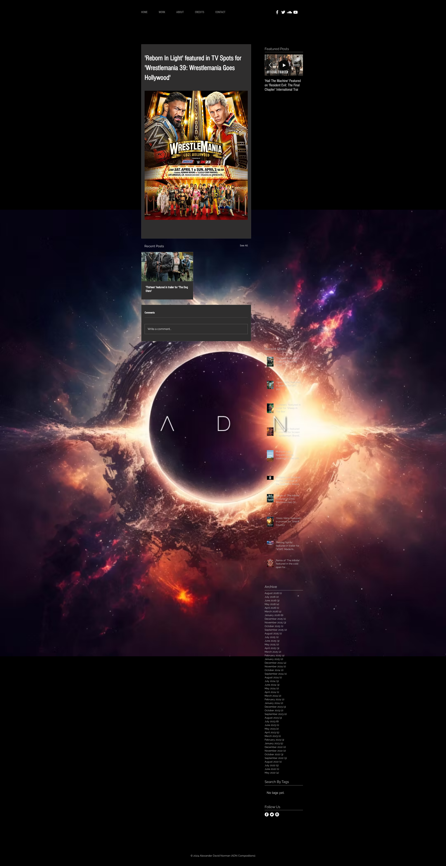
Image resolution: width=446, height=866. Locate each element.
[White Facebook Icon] (277, 12)
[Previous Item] (270, 65)
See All (244, 245)
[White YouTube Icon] (295, 12)
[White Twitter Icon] (283, 12)
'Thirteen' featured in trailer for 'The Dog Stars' (167, 289)
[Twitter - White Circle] (272, 814)
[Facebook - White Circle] (267, 814)
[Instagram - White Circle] (277, 814)
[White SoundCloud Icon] (289, 12)
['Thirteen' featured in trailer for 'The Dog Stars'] (167, 266)
